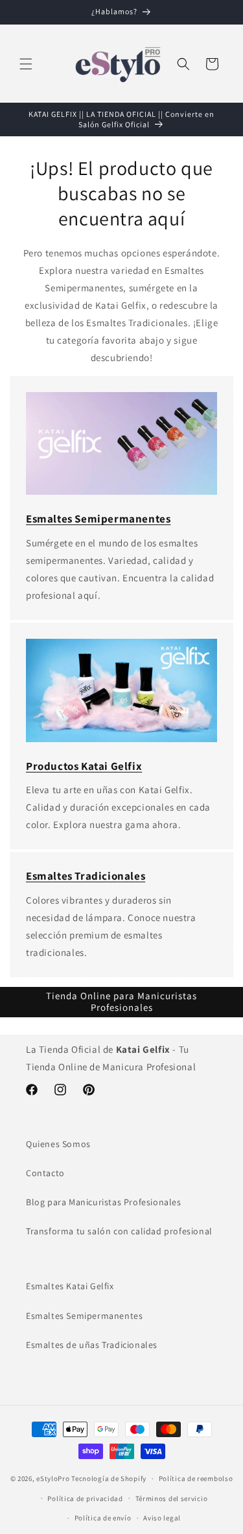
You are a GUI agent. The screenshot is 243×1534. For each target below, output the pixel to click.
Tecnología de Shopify (108, 1478)
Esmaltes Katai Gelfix (70, 1286)
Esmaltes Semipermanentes (84, 1316)
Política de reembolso (196, 1478)
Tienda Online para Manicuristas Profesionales (121, 1001)
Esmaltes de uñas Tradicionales (91, 1345)
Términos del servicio (171, 1498)
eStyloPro (52, 1478)
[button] (26, 64)
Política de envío (103, 1517)
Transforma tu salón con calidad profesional (119, 1231)
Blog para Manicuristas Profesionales (103, 1202)
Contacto (45, 1173)
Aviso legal (162, 1517)
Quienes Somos (58, 1144)
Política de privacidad (84, 1498)
